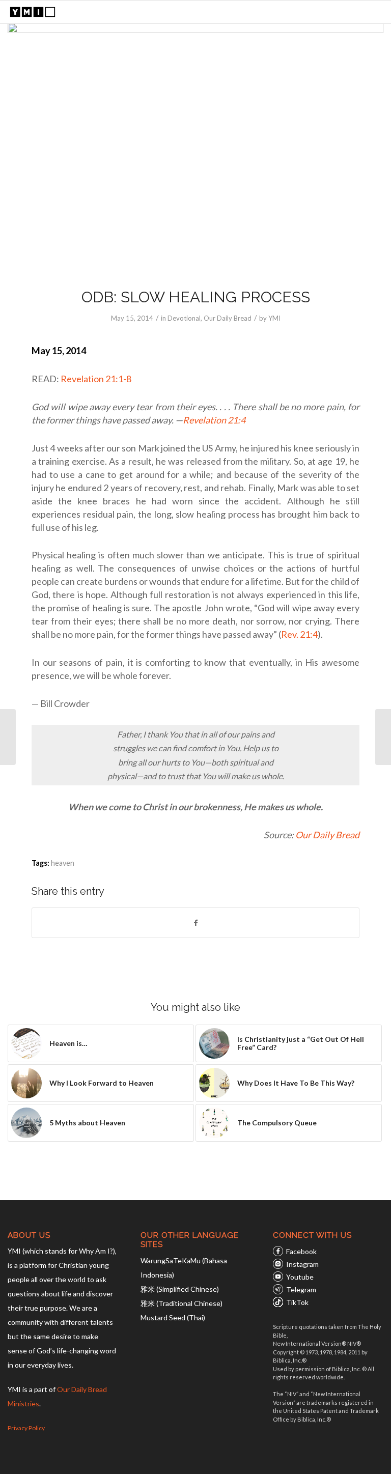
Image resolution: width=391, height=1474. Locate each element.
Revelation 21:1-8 (96, 378)
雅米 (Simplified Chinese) (180, 1289)
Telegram (301, 1289)
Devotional (184, 318)
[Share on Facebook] (195, 923)
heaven (62, 863)
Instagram (302, 1264)
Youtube (300, 1276)
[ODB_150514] (195, 148)
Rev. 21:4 (299, 634)
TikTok (297, 1302)
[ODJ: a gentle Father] (8, 737)
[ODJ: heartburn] (383, 737)
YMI (274, 318)
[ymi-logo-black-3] (33, 12)
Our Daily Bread (228, 318)
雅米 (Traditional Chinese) (181, 1303)
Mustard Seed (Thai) (173, 1317)
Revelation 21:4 (214, 420)
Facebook (301, 1251)
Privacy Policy (26, 1428)
